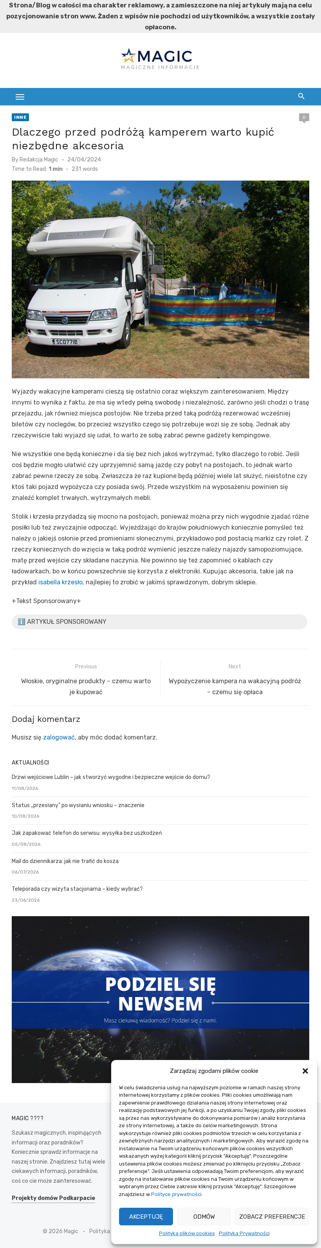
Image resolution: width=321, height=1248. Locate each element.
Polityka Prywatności (244, 1233)
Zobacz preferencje (272, 1216)
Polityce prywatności (176, 1194)
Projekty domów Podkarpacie (53, 1198)
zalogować (59, 737)
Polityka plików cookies (187, 1233)
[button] (305, 1071)
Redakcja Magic (39, 159)
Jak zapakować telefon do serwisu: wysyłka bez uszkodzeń (87, 833)
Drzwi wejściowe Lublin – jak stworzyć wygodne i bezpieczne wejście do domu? (111, 777)
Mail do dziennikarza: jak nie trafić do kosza (65, 861)
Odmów (204, 1216)
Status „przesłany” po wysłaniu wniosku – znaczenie (78, 805)
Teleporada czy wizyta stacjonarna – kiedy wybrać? (77, 889)
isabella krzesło (60, 582)
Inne (20, 117)
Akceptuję (146, 1216)
